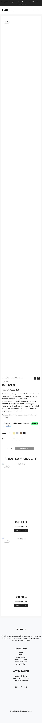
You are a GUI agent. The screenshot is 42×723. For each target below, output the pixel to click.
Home (4, 378)
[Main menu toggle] (38, 10)
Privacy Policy (21, 664)
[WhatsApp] (26, 687)
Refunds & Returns (21, 660)
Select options (21, 530)
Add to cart (24, 448)
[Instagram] (21, 687)
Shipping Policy (21, 657)
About (21, 653)
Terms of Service (21, 662)
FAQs (21, 655)
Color (4, 433)
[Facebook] (16, 687)
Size (3, 439)
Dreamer (10, 378)
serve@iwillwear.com (21, 681)
